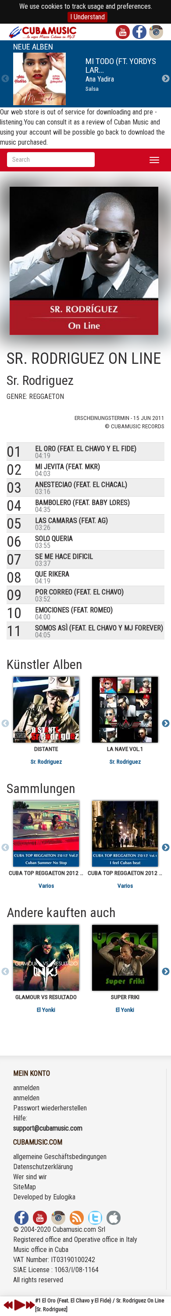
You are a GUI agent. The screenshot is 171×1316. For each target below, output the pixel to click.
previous (8, 1305)
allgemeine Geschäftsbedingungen (60, 1156)
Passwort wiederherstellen (50, 1108)
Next (165, 79)
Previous (5, 79)
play (18, 1305)
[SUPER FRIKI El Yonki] (125, 958)
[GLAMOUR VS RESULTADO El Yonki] (46, 958)
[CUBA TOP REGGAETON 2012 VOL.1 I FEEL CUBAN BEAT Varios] (125, 834)
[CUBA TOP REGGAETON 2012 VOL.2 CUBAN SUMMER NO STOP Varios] (46, 834)
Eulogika (64, 1197)
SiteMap (24, 1187)
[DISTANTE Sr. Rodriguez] (46, 710)
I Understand (87, 17)
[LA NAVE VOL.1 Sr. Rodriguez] (125, 710)
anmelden (26, 1088)
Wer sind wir (30, 1177)
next (30, 1305)
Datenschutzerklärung (43, 1167)
